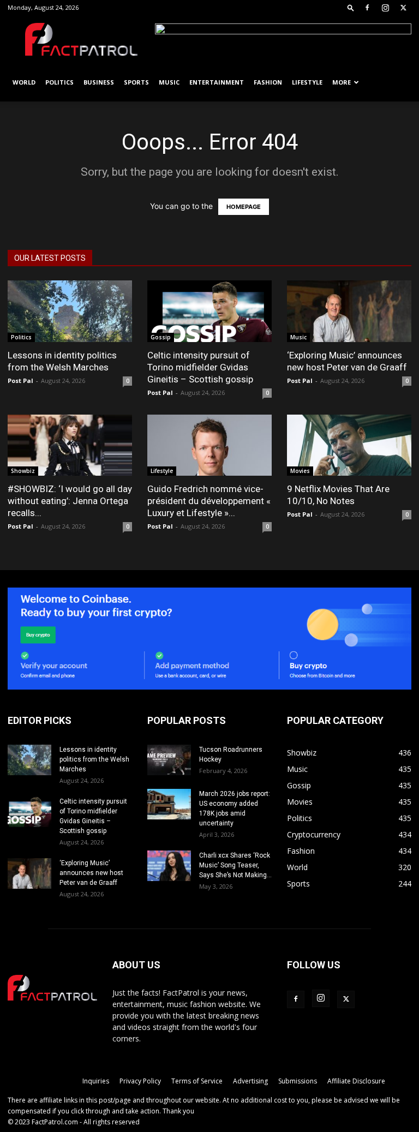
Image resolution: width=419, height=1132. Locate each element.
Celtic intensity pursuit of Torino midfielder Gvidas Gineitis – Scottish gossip (200, 367)
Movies (300, 471)
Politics (59, 82)
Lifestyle (307, 82)
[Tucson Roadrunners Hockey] (169, 760)
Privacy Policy (140, 1081)
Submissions (297, 1081)
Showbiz (23, 471)
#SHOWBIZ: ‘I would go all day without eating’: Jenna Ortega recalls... (70, 500)
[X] (403, 7)
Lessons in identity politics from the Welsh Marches (94, 759)
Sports (136, 82)
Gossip (161, 337)
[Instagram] (385, 7)
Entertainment (216, 82)
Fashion (268, 82)
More (341, 82)
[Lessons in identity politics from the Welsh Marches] (70, 311)
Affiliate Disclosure (356, 1081)
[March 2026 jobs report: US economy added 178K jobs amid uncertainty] (169, 804)
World (24, 82)
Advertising (250, 1081)
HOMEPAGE (243, 207)
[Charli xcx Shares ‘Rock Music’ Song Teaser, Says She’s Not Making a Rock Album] (169, 866)
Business (98, 82)
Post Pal (20, 380)
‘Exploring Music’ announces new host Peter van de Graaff (91, 873)
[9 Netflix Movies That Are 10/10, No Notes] (349, 445)
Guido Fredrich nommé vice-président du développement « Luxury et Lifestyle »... (209, 500)
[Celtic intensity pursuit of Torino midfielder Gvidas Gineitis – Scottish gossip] (209, 311)
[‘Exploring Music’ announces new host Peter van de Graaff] (349, 311)
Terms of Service (197, 1081)
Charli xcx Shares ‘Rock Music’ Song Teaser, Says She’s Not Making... (235, 865)
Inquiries (95, 1081)
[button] (351, 7)
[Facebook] (367, 7)
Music (169, 82)
